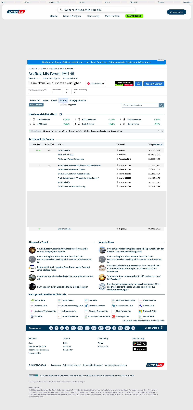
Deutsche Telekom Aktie (45, 311)
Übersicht (35, 100)
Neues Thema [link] (36, 104)
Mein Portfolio (112, 16)
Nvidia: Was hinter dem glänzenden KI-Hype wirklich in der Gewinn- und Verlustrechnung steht (135, 250)
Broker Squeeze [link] (64, 228)
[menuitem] (44, 343)
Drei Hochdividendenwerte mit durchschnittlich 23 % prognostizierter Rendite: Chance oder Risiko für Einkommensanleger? (133, 287)
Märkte (54, 16)
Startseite (33, 68)
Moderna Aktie (149, 300)
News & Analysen (72, 16)
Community (93, 16)
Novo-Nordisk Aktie (124, 305)
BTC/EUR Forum (89, 119)
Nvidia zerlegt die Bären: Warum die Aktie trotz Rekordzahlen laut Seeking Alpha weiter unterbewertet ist (64, 259)
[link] (119, 85)
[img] (46, 90)
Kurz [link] (74, 104)
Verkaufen (128, 84)
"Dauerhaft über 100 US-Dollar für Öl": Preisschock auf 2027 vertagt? (134, 277)
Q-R (107, 328)
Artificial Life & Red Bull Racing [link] (71, 186)
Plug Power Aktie (123, 311)
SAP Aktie (93, 300)
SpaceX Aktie (67, 300)
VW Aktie (38, 316)
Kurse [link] (45, 100)
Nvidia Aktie (40, 300)
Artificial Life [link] (64, 182)
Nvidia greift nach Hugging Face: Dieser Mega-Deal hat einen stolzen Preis (63, 268)
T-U (120, 328)
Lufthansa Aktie (69, 311)
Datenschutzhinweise (72, 365)
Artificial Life (64, 150)
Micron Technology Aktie (72, 305)
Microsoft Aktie (149, 311)
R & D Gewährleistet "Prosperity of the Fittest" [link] (78, 178)
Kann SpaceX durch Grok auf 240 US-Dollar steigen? (62, 286)
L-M (93, 328)
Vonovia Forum (134, 119)
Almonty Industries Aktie (99, 316)
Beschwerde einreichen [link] (39, 350)
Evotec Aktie (148, 305)
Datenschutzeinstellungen (116, 365)
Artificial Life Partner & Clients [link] (71, 169)
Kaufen (119, 84)
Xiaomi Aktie (148, 316)
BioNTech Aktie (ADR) (125, 300)
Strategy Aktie (122, 316)
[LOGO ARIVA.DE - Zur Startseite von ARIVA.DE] (16, 11)
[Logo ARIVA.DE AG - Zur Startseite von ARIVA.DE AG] (33, 375)
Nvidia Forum (133, 124)
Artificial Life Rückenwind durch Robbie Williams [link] (79, 165)
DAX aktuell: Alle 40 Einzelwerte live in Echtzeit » (144, 320)
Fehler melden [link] (35, 353)
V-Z (127, 328)
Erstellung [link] (157, 144)
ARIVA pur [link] (67, 346)
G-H (80, 328)
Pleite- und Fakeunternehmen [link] (71, 159)
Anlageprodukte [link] (78, 100)
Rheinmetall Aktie (97, 305)
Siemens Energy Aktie (98, 311)
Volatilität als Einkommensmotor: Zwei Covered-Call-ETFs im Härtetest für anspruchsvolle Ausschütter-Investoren (133, 268)
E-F (73, 328)
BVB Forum (42, 124)
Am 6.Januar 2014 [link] (65, 154)
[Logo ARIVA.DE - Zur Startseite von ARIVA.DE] (155, 365)
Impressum (56, 365)
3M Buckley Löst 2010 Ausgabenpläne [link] (74, 173)
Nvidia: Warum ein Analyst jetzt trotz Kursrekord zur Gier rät (65, 277)
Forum (70, 68)
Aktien (43, 68)
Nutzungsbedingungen (92, 365)
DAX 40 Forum (88, 124)
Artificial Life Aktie (56, 68)
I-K (87, 328)
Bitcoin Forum (43, 119)
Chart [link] (54, 100)
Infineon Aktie (41, 305)
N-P (100, 328)
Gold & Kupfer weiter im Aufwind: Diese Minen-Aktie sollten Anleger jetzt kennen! (62, 250)
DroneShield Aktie (70, 316)
